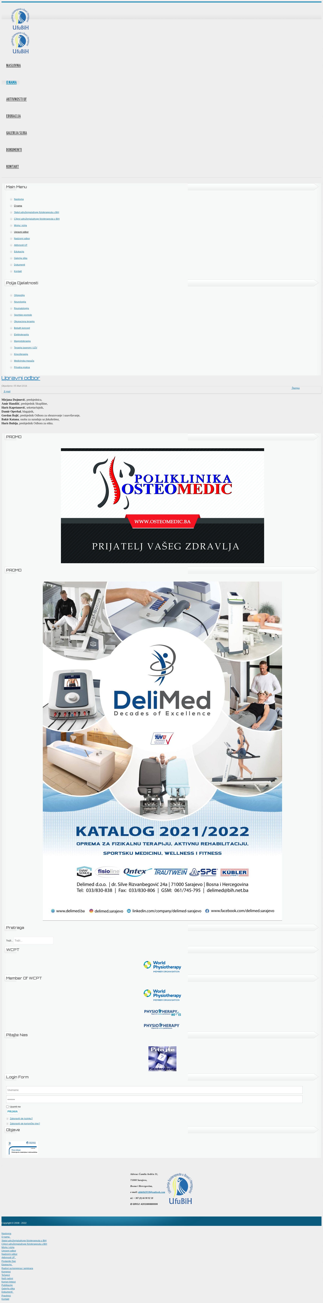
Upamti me (15, 1106)
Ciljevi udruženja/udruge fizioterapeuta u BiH (37, 219)
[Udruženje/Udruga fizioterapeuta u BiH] (20, 19)
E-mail (6, 391)
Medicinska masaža (24, 360)
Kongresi (6, 1271)
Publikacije (7, 1285)
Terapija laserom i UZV (25, 347)
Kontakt (12, 167)
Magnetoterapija (22, 341)
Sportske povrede (23, 315)
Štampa (295, 388)
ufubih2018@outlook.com (151, 1192)
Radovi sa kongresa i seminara (17, 1268)
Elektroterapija (21, 334)
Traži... (9, 940)
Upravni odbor (21, 232)
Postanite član (8, 1261)
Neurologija (20, 302)
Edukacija (13, 116)
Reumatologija (21, 308)
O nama (11, 83)
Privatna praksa (22, 367)
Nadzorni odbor (22, 238)
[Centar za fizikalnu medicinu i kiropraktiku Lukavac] (162, 562)
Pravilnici (6, 1295)
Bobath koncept (22, 328)
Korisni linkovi (8, 1282)
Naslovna (13, 66)
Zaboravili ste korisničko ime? (25, 1123)
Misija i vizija (20, 225)
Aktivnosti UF (16, 99)
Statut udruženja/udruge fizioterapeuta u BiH (36, 212)
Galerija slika (16, 133)
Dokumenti (14, 150)
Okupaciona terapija (24, 321)
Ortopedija (19, 295)
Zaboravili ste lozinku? (21, 1118)
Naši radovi (7, 1278)
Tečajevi (5, 1275)
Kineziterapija (21, 354)
